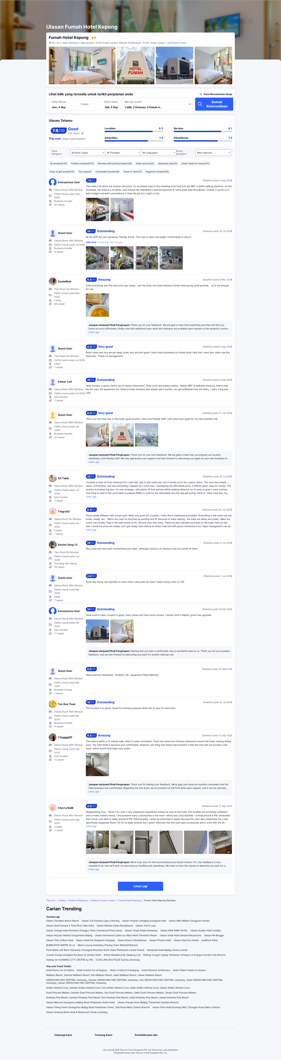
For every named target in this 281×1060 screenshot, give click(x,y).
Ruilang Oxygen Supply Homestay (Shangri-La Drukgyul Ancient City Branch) (184, 954)
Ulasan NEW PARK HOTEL (174, 930)
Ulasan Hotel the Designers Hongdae (95, 940)
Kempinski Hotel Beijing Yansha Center (167, 950)
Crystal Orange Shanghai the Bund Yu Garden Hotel (73, 954)
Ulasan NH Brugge (214, 935)
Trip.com (50, 900)
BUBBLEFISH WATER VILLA (60, 945)
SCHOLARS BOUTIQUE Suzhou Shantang (118, 959)
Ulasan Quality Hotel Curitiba (205, 930)
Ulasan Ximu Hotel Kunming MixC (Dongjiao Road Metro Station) (186, 1007)
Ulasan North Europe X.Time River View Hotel (70, 925)
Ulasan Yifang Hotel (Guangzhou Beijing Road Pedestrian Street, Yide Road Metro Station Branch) (98, 1007)
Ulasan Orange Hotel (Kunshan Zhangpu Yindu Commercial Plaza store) (84, 930)
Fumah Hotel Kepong (130, 900)
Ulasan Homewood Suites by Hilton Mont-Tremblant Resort (126, 935)
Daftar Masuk (59, 101)
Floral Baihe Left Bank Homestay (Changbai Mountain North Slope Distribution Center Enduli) (95, 950)
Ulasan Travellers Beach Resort (62, 920)
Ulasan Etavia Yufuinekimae (132, 940)
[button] (252, 5)
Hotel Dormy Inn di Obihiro (60, 970)
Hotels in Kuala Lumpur (103, 900)
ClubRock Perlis (209, 940)
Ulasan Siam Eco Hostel (186, 940)
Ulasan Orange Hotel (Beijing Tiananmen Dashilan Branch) (148, 1002)
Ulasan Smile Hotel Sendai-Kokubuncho (180, 935)
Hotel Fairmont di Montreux (156, 970)
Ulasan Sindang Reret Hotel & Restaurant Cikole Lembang (76, 1012)
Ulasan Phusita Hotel (160, 940)
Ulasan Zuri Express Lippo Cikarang (101, 920)
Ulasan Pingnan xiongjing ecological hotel (144, 920)
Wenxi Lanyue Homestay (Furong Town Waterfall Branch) (108, 945)
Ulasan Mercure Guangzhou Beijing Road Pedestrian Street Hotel (80, 1002)
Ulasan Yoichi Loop (146, 925)
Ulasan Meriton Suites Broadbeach (115, 925)
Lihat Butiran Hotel (176, 42)
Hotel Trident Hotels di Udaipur (189, 970)
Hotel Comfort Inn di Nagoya (92, 970)
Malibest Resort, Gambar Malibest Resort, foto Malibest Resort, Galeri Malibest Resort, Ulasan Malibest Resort (104, 975)
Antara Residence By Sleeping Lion (122, 954)
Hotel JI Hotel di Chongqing (124, 970)
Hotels (62, 900)
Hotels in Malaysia (78, 900)
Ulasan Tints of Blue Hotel (59, 940)
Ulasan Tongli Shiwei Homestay (141, 930)
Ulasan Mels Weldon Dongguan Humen (189, 920)
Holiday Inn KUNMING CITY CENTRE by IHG (69, 959)
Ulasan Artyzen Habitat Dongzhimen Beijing (69, 935)
